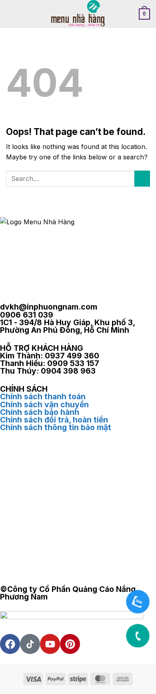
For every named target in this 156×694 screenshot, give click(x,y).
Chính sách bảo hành (39, 412)
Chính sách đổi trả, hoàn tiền (54, 419)
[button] (11, 14)
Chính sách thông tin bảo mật (55, 427)
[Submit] (142, 178)
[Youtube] (50, 644)
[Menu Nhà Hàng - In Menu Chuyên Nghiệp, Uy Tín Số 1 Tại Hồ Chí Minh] (78, 14)
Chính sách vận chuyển (44, 404)
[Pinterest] (70, 644)
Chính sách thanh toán (43, 396)
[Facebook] (10, 644)
